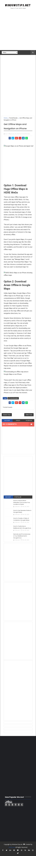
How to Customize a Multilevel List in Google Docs (22, 527)
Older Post (29, 415)
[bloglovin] (17, 850)
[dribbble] (21, 850)
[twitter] (6, 850)
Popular (18, 497)
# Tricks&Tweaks (13, 398)
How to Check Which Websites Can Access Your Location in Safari (21, 502)
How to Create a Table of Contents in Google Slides (21, 519)
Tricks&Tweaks (13, 118)
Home (5, 118)
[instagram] (32, 850)
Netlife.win (12, 847)
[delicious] (17, 853)
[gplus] (10, 850)
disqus (18, 420)
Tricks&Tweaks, (25, 134)
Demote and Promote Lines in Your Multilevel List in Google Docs (21, 536)
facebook (29, 420)
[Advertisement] (18, 30)
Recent (8, 497)
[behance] (29, 850)
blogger (7, 420)
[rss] (25, 850)
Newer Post (6, 415)
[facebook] (2, 850)
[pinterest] (14, 850)
